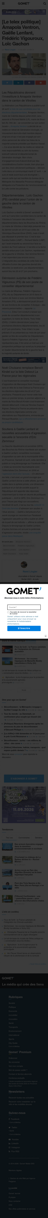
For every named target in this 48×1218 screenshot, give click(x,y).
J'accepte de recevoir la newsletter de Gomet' (23, 613)
